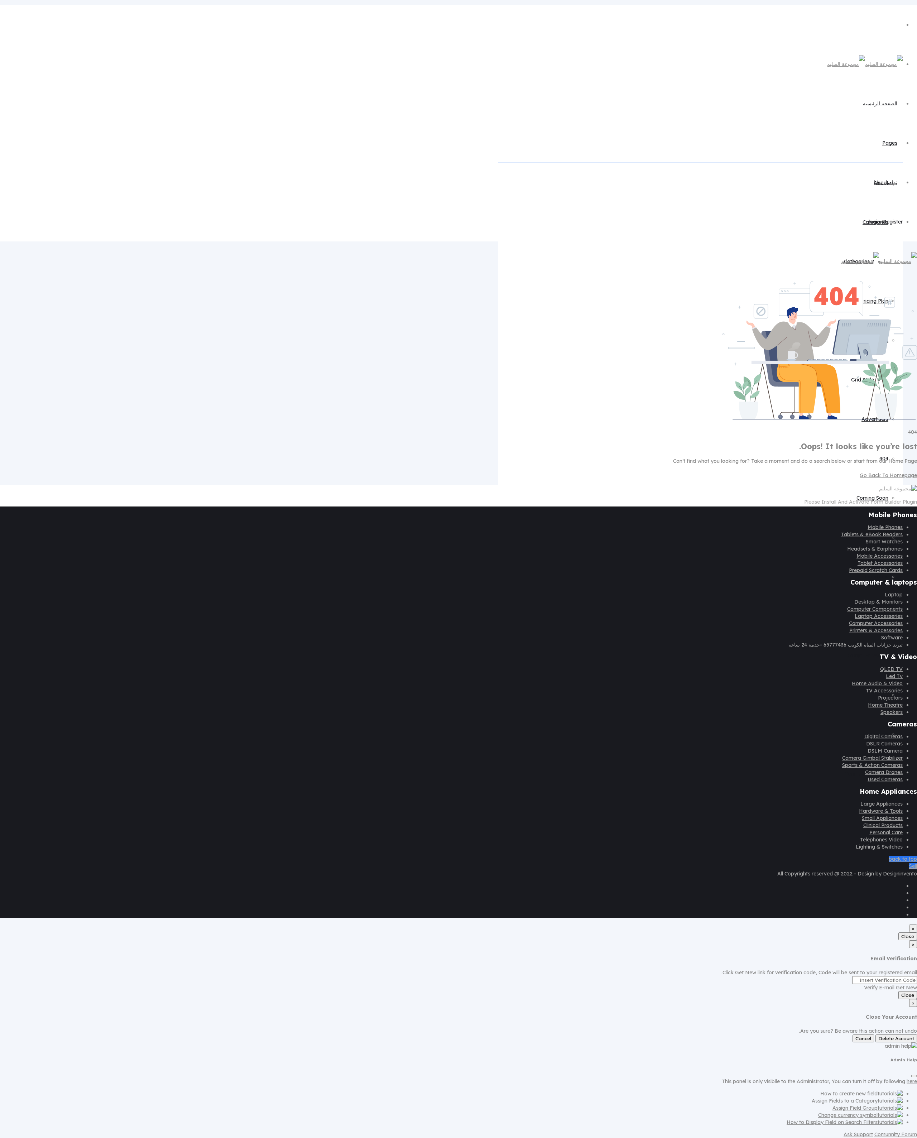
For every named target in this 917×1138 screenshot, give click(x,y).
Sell (913, 866)
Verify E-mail (879, 987)
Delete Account (896, 1038)
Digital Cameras (883, 736)
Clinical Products (883, 825)
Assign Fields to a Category (845, 1101)
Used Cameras (885, 779)
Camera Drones (884, 772)
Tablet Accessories (880, 563)
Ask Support (858, 1134)
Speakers (891, 712)
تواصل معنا (885, 182)
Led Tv (894, 676)
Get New (906, 987)
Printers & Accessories (876, 630)
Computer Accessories (876, 623)
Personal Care (886, 832)
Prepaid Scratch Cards (876, 570)
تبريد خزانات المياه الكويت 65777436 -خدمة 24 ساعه (845, 645)
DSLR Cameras (884, 743)
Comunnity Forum (895, 1134)
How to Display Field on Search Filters (832, 1122)
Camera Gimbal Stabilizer (872, 758)
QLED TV (891, 669)
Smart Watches (884, 541)
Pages (889, 143)
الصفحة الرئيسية (880, 103)
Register (893, 222)
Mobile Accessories (879, 556)
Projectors (890, 698)
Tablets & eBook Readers (872, 534)
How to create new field (849, 1093)
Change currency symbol (848, 1115)
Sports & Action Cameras (872, 765)
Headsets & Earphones (875, 549)
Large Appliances (881, 804)
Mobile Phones (885, 527)
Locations (876, 576)
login (874, 222)
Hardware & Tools (881, 811)
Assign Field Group (855, 1108)
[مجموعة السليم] (865, 64)
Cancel (863, 1038)
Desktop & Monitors (878, 602)
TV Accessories (884, 690)
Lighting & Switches (879, 847)
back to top (903, 859)
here (912, 1081)
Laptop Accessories (879, 616)
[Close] (914, 1076)
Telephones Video (881, 839)
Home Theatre (885, 705)
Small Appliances (882, 818)
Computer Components (875, 609)
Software (892, 637)
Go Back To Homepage (888, 475)
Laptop (894, 594)
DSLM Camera (885, 751)
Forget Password (867, 655)
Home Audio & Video (877, 683)
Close (907, 936)
